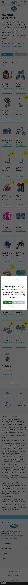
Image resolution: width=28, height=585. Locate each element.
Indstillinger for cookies (14, 306)
